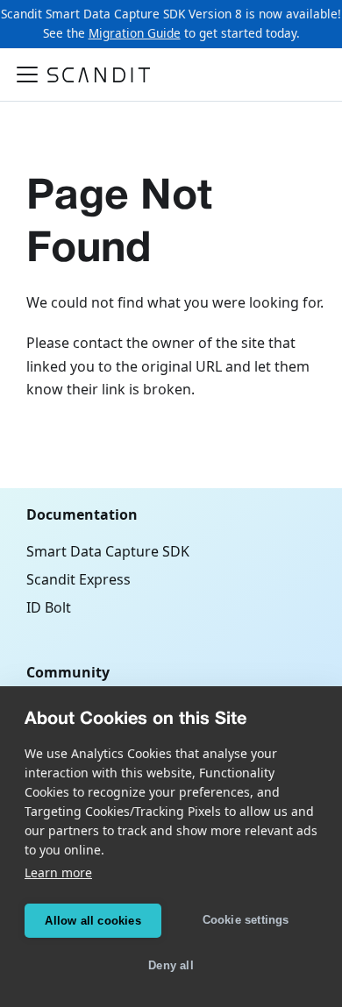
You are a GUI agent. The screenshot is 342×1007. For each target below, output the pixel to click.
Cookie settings (246, 919)
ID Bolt (48, 607)
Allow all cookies (92, 920)
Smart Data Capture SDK (107, 551)
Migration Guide (135, 33)
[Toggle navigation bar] (27, 74)
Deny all (171, 965)
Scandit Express (78, 579)
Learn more (58, 872)
